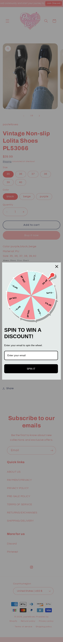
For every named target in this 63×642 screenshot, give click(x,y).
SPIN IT (31, 368)
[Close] (56, 266)
